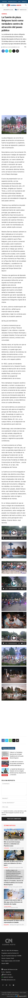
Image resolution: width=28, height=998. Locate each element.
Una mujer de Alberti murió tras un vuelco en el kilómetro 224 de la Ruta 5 (13, 863)
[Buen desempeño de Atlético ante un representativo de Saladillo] (14, 914)
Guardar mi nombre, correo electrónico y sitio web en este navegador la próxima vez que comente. (14, 812)
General (4, 13)
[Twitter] (6, 51)
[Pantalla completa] (24, 538)
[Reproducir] (3, 538)
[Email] (13, 51)
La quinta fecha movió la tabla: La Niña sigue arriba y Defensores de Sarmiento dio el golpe (13, 902)
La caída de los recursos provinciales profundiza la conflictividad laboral (17, 763)
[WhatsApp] (10, 51)
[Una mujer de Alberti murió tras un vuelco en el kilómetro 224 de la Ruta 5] (14, 855)
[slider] (13, 588)
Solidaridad (6, 848)
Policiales (6, 867)
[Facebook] (3, 51)
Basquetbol (6, 924)
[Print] (17, 51)
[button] (14, 533)
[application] (14, 533)
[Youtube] (13, 985)
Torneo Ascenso (7, 906)
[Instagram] (6, 985)
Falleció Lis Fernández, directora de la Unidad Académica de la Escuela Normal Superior (13, 882)
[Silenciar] (22, 538)
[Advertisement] (14, 69)
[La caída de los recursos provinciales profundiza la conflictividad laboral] (5, 763)
